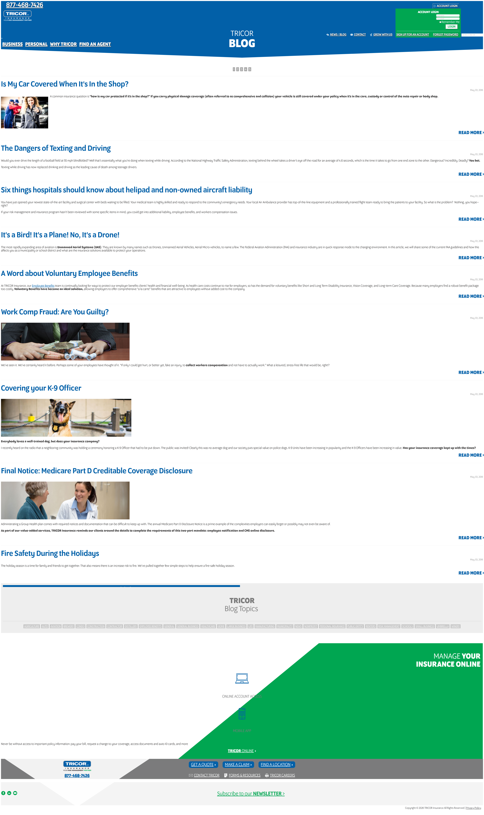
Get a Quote (202, 764)
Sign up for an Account (412, 34)
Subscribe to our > (251, 794)
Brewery (68, 626)
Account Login (447, 6)
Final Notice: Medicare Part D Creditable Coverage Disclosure (97, 471)
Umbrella (443, 626)
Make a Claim (237, 764)
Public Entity (355, 626)
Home (221, 626)
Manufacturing (265, 626)
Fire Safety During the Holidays (50, 554)
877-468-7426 (24, 5)
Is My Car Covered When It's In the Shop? (64, 84)
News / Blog (338, 34)
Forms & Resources (245, 775)
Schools (407, 626)
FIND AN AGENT (95, 44)
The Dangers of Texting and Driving (56, 149)
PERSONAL (36, 44)
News (298, 626)
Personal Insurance (332, 626)
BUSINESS (12, 44)
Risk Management (389, 626)
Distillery (131, 626)
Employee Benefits (43, 285)
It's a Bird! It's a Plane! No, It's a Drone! (60, 235)
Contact (360, 34)
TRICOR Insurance (18, 16)
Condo (80, 626)
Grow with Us (382, 34)
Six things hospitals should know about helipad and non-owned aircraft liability (126, 190)
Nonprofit (310, 626)
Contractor (114, 626)
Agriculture (31, 626)
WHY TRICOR (63, 44)
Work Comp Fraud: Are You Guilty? (55, 312)
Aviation (56, 626)
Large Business (236, 626)
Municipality (285, 626)
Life (250, 626)
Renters (371, 626)
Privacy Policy (473, 808)
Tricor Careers (282, 775)
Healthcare (208, 626)
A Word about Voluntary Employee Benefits (69, 274)
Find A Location (276, 764)
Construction (95, 626)
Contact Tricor (206, 775)
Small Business (424, 626)
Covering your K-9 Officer (41, 388)
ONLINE (241, 751)
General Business (188, 626)
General (169, 626)
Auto (45, 626)
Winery (455, 626)
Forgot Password (445, 34)
